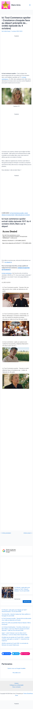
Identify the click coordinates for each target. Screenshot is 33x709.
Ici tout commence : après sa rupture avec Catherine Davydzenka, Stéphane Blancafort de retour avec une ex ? (15, 343)
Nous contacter (17, 687)
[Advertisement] (16, 53)
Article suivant (28, 533)
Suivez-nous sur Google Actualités (16, 668)
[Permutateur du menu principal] (29, 5)
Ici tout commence (6, 273)
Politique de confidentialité (16, 685)
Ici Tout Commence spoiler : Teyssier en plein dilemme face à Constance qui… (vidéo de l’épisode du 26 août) (15, 370)
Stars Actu (15, 5)
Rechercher (17, 599)
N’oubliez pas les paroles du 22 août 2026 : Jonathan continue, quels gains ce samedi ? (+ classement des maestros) (15, 639)
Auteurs (16, 683)
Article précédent (6, 533)
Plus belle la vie (16, 672)
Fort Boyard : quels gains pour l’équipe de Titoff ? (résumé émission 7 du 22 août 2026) (22, 589)
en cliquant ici (8, 262)
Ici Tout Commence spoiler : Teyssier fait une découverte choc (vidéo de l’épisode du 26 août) (15, 289)
